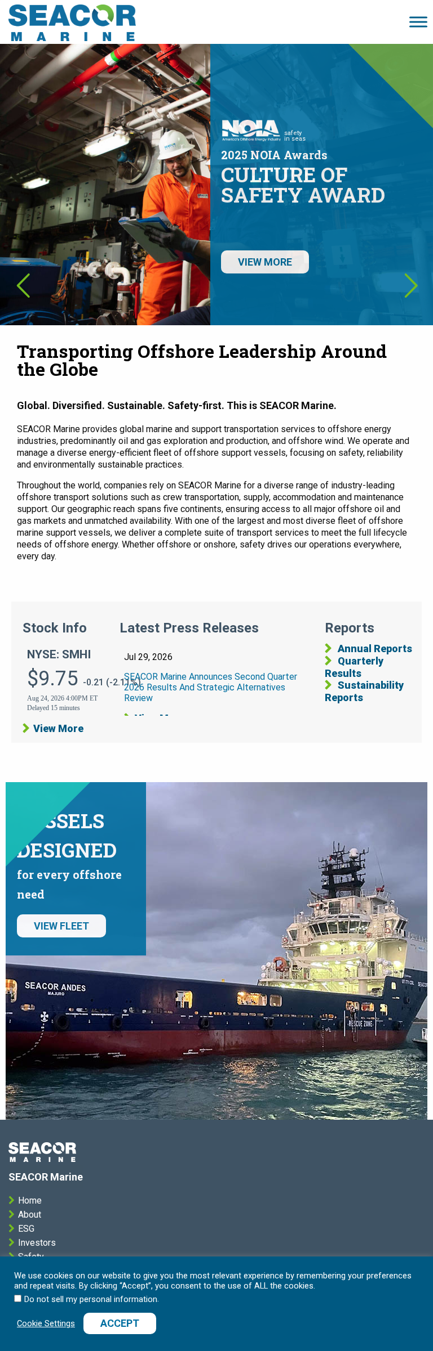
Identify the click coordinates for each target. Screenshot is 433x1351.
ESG (26, 1228)
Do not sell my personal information (90, 1299)
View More (58, 728)
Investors (37, 1242)
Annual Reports (373, 648)
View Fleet (61, 926)
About (29, 1214)
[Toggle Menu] (418, 21)
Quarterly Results (354, 667)
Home (30, 1200)
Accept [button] (119, 1323)
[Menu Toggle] (72, 22)
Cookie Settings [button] (46, 1323)
